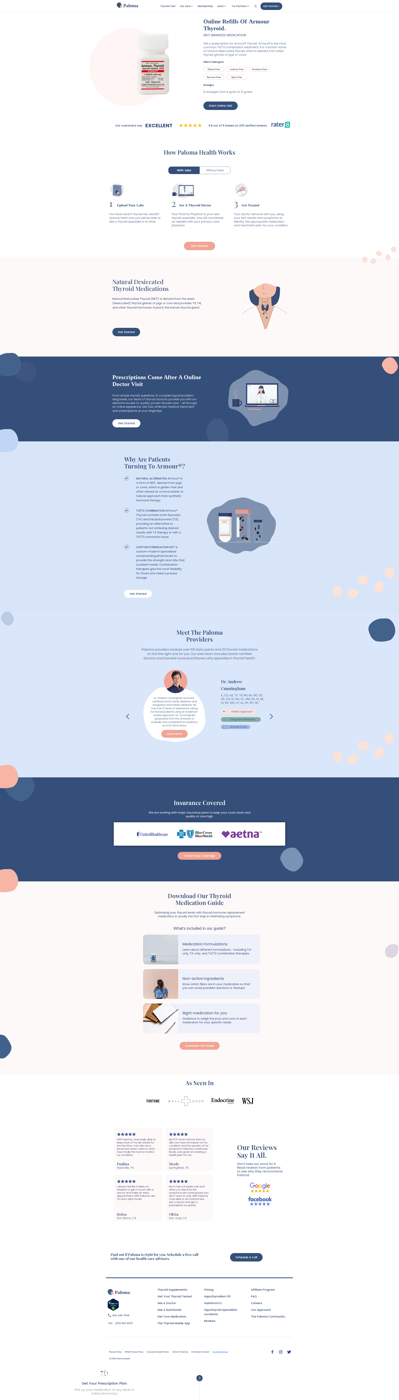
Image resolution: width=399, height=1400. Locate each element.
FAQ (254, 1296)
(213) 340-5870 (124, 1323)
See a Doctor (166, 1303)
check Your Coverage (199, 856)
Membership (205, 6)
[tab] (184, 170)
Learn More (174, 734)
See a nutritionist (169, 1310)
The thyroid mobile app (173, 1323)
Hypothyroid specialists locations (220, 1312)
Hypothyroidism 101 (217, 1296)
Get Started (199, 246)
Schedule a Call (246, 1257)
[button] (128, 716)
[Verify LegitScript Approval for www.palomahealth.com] (113, 1304)
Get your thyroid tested (174, 1296)
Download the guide (199, 1046)
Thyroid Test (167, 6)
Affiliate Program (263, 1290)
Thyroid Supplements (172, 1290)
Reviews (209, 1321)
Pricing (209, 1290)
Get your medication (171, 1316)
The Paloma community (268, 1316)
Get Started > (271, 6)
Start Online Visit (220, 106)
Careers (256, 1303)
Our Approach (261, 1310)
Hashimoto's (213, 1303)
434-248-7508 (120, 1315)
